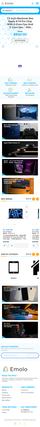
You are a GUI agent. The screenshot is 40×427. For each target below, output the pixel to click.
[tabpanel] (20, 226)
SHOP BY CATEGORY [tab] (9, 254)
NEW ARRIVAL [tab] (7, 199)
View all (28, 199)
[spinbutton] (8, 245)
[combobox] (27, 10)
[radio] (3, 224)
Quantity (6, 241)
